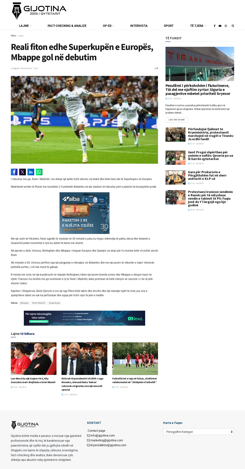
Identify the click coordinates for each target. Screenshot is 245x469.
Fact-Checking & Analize (67, 25)
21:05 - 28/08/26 (197, 183)
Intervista (139, 25)
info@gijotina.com (103, 435)
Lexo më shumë (176, 120)
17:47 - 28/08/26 (121, 387)
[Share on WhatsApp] (39, 172)
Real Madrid (38, 303)
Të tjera (196, 25)
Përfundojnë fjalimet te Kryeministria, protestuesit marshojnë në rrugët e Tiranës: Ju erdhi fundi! (211, 134)
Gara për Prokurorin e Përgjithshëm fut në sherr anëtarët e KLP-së (207, 175)
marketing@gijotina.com (107, 440)
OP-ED (107, 25)
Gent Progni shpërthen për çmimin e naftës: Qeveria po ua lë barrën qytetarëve (210, 155)
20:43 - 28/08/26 (197, 210)
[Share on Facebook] (14, 172)
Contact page (96, 430)
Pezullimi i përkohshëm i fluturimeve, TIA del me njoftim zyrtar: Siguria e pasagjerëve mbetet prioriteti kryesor (198, 89)
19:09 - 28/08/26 (19, 387)
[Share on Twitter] (22, 172)
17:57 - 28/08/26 (70, 395)
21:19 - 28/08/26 (197, 144)
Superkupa (54, 303)
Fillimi (13, 36)
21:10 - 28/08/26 (197, 163)
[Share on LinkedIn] (31, 172)
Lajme (24, 25)
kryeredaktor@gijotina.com (108, 445)
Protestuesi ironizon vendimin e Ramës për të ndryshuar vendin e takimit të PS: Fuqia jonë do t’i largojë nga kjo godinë (210, 198)
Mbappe (24, 303)
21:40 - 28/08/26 (174, 99)
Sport (169, 25)
